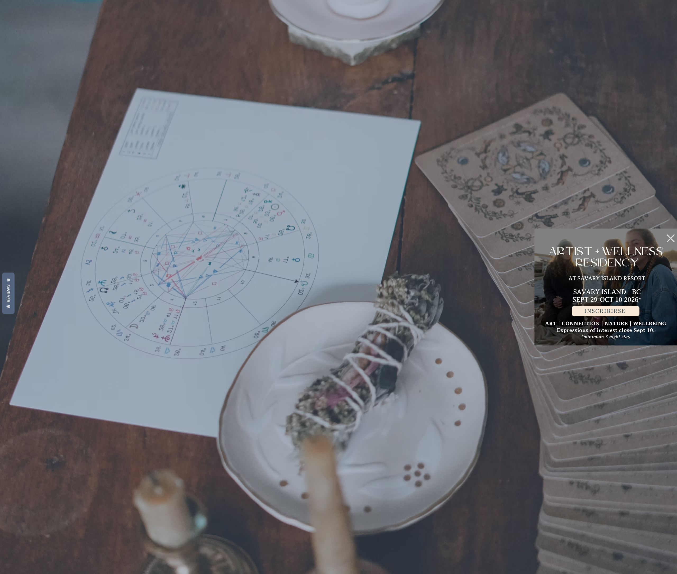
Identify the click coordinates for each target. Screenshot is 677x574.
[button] (671, 238)
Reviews (8, 293)
